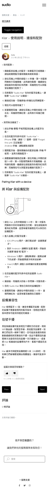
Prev (6, 389)
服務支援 (5, 15)
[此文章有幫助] (7, 373)
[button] (44, 5)
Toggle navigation (13, 30)
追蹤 (6, 46)
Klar (22, 15)
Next (42, 389)
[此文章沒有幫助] (14, 373)
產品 (15, 15)
